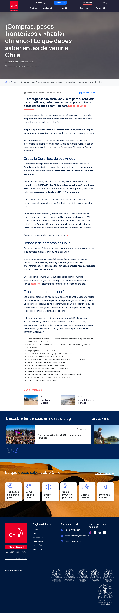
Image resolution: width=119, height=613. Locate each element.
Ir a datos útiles (103, 473)
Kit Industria (87, 3)
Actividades (48, 8)
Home (35, 530)
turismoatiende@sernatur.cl (77, 535)
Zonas (35, 534)
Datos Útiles (101, 8)
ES (104, 3)
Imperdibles (65, 8)
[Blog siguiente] (15, 450)
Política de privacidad (13, 570)
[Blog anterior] (9, 450)
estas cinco (36, 284)
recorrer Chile (77, 106)
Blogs (13, 82)
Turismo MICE (60, 3)
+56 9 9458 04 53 (73, 541)
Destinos (34, 8)
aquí (68, 235)
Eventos (84, 8)
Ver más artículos (101, 418)
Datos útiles (38, 545)
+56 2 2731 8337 (72, 530)
